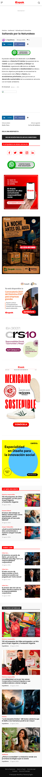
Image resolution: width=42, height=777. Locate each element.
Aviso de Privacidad (24, 771)
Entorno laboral (6, 510)
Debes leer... (5, 553)
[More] (28, 44)
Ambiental (11, 30)
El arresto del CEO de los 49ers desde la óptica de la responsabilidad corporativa (12, 590)
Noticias (4, 30)
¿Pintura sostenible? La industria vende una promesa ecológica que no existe (19, 758)
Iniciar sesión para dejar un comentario (21, 137)
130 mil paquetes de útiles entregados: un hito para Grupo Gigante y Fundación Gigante (12, 499)
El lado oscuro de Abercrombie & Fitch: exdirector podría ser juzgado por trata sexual (11, 574)
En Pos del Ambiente (34, 125)
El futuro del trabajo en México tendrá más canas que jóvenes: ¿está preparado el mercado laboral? (12, 516)
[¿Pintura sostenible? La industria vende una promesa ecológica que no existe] (21, 739)
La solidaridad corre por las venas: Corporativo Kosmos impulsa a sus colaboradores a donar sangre (16, 681)
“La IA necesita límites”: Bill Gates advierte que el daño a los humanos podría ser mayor (20, 720)
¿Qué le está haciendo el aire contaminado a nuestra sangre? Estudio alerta (11, 531)
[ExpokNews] (3, 39)
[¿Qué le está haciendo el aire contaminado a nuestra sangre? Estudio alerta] (32, 532)
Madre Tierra (5, 125)
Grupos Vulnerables (7, 527)
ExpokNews (10, 40)
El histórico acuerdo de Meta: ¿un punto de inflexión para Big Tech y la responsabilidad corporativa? (12, 558)
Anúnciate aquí (31, 769)
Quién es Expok (21, 769)
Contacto (14, 771)
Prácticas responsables (8, 494)
